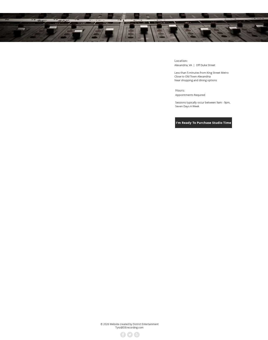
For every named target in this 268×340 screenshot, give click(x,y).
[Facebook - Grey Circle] (123, 334)
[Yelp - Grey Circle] (137, 334)
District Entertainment (145, 324)
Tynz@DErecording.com (129, 327)
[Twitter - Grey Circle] (130, 334)
